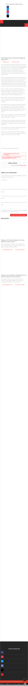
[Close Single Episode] (12, 372)
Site (2, 204)
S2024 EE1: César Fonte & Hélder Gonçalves (11, 498)
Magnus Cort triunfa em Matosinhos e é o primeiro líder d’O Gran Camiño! (13, 275)
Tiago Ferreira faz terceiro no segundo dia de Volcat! (11, 158)
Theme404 (8, 681)
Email (2, 198)
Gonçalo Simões (21, 249)
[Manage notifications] (25, 683)
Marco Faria (16, 61)
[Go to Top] (24, 680)
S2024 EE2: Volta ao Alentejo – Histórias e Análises (13, 482)
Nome (3, 192)
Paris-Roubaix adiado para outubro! (11, 154)
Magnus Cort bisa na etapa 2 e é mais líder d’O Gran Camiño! (12, 240)
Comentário (4, 180)
